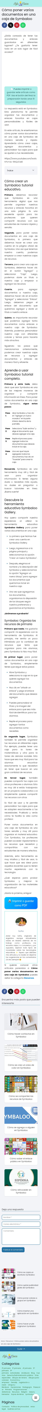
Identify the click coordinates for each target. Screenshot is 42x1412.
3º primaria (16, 1368)
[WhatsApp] (23, 25)
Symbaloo (29, 1394)
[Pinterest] (16, 25)
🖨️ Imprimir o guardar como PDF (21, 903)
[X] (10, 25)
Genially (14, 1382)
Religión (24, 1392)
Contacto (6, 1406)
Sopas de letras (17, 1394)
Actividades (15, 1373)
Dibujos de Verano (19, 1378)
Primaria (8, 1389)
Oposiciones (16, 1387)
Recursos (15, 1392)
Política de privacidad (20, 1406)
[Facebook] (4, 25)
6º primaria (7, 1371)
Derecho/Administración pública (20, 1375)
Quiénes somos (13, 1409)
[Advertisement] (21, 70)
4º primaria (27, 1368)
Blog (33, 1373)
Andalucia (25, 1373)
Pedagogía (27, 1387)
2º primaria (6, 1368)
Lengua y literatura (8, 1386)
